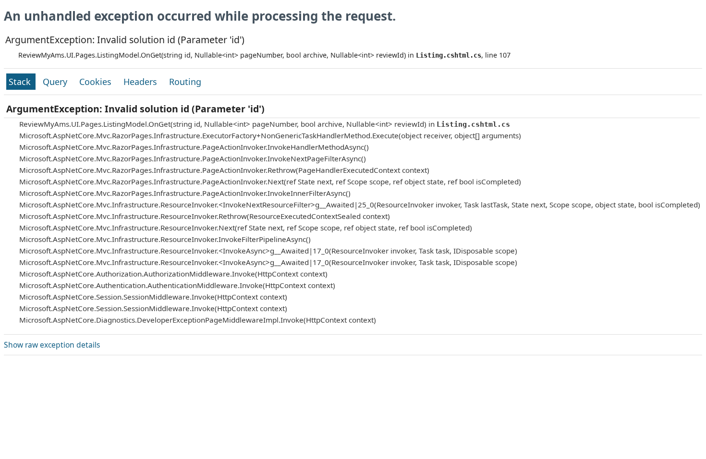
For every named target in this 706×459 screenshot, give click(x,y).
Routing (185, 81)
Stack (21, 81)
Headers (141, 81)
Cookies (96, 81)
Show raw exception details (52, 344)
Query (56, 81)
